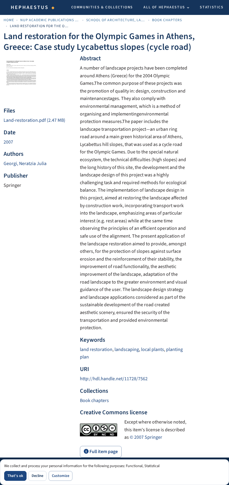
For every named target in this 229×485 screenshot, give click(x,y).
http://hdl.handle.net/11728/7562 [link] (114, 378)
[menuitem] (166, 7)
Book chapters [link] (167, 20)
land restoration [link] (96, 349)
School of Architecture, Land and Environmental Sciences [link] (116, 20)
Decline (37, 475)
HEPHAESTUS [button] (30, 7)
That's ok (15, 475)
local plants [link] (152, 349)
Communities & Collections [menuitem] (102, 7)
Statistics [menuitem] (211, 7)
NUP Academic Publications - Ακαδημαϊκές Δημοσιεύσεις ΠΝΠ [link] (50, 20)
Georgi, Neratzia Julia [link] (25, 163)
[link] (38, 120)
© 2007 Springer (146, 437)
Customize (60, 475)
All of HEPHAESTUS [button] (164, 7)
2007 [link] (8, 142)
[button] (94, 400)
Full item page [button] (103, 451)
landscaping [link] (126, 349)
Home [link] (9, 20)
